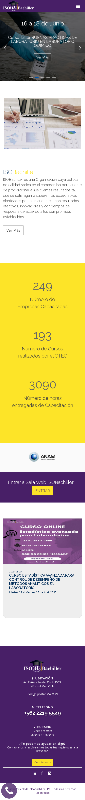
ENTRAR (42, 490)
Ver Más (42, 57)
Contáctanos (42, 762)
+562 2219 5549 (42, 713)
